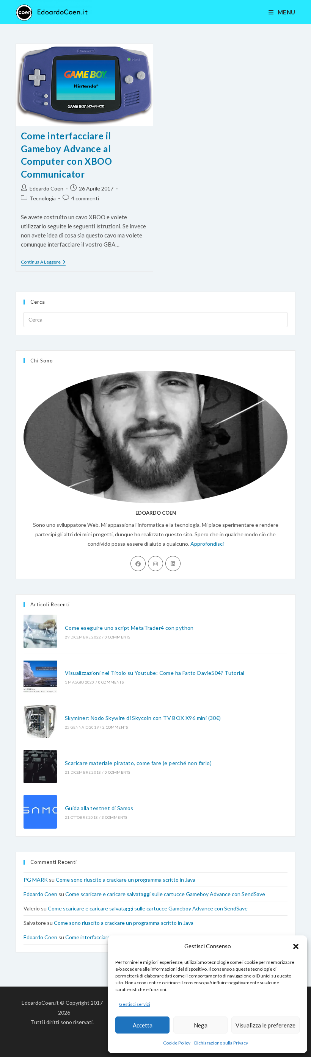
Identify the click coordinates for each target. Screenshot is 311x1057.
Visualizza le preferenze (265, 1025)
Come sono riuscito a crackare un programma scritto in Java (125, 879)
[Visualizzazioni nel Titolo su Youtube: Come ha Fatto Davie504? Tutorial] (40, 676)
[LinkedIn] (173, 563)
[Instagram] (155, 563)
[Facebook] (138, 563)
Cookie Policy (176, 1043)
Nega (200, 1025)
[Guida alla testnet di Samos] (40, 811)
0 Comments (117, 637)
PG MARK (36, 879)
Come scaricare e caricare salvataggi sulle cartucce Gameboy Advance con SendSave (165, 894)
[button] (296, 946)
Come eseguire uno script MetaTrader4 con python (129, 628)
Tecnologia (43, 198)
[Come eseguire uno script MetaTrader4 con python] (40, 631)
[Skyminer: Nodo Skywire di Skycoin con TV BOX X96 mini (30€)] (40, 721)
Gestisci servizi (134, 1004)
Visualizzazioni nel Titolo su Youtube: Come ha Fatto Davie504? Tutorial (154, 673)
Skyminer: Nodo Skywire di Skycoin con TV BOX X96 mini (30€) (143, 718)
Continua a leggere (43, 262)
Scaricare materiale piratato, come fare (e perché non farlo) (138, 763)
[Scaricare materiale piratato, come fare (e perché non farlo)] (40, 766)
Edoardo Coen (46, 188)
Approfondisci (207, 543)
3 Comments (114, 817)
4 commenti (85, 198)
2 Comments (115, 727)
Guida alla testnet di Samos (99, 808)
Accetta (142, 1025)
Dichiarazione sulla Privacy (221, 1043)
